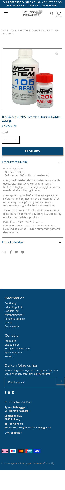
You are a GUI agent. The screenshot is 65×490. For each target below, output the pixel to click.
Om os (8, 322)
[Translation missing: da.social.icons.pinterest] (22, 252)
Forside (5, 30)
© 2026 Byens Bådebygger (16, 463)
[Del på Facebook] (10, 252)
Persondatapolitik (15, 318)
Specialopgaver (13, 352)
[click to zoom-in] (57, 54)
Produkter (10, 340)
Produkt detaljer (12, 242)
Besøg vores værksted (17, 348)
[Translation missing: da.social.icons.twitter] (16, 252)
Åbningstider (12, 326)
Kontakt (9, 356)
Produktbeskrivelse (15, 162)
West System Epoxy (20, 30)
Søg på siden (12, 344)
